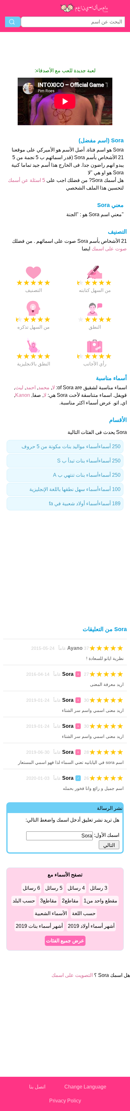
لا (53, 387)
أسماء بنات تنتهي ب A (87, 475)
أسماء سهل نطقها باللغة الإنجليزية (75, 489)
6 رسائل (31, 888)
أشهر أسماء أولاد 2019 (91, 926)
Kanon (22, 395)
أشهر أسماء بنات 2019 (39, 926)
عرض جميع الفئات (65, 940)
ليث (19, 387)
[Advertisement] (65, 49)
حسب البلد (24, 900)
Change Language (85, 1086)
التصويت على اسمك (72, 975)
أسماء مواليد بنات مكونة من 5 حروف (71, 446)
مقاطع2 (70, 900)
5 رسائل (53, 888)
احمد (31, 387)
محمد (44, 387)
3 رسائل (98, 888)
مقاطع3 (48, 900)
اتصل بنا (37, 1086)
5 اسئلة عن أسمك (26, 180)
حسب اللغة (84, 913)
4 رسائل (76, 888)
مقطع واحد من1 (100, 900)
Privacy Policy (65, 1100)
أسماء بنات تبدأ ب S (89, 460)
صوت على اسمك (108, 248)
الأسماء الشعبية (51, 913)
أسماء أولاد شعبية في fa (85, 503)
